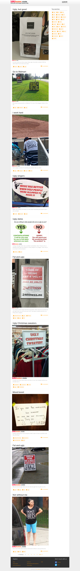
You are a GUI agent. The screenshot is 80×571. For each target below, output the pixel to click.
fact (60, 33)
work (26, 170)
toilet (58, 19)
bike (54, 26)
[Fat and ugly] (30, 283)
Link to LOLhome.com (17, 565)
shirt (20, 551)
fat (24, 318)
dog (63, 12)
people (21, 213)
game (61, 29)
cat (58, 12)
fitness (29, 315)
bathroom (55, 29)
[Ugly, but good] (30, 36)
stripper (21, 170)
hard (31, 170)
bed (24, 551)
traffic (54, 38)
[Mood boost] (30, 413)
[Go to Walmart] (30, 87)
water (54, 24)
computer (55, 36)
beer (59, 26)
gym (24, 315)
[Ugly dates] (30, 232)
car (54, 14)
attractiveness (17, 438)
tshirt (61, 36)
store (29, 384)
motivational (17, 440)
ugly (25, 66)
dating (15, 251)
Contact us (29, 561)
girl (64, 24)
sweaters (16, 384)
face (59, 24)
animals (64, 17)
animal (58, 14)
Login (42, 561)
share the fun (65, 2)
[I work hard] (30, 140)
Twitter (58, 564)
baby (60, 21)
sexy (64, 31)
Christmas (21, 387)
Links (14, 561)
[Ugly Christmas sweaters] (30, 351)
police (59, 31)
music (15, 213)
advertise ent (17, 315)
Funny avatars (15, 563)
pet (63, 14)
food (15, 66)
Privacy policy (29, 565)
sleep (54, 31)
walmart (21, 107)
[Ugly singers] (30, 192)
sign (15, 107)
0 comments (45, 66)
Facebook (59, 562)
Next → (41, 554)
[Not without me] (30, 522)
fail (54, 19)
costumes (23, 384)
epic (63, 19)
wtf (54, 17)
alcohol (55, 21)
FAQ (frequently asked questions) (32, 563)
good (20, 66)
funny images (38, 569)
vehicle (64, 26)
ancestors (25, 438)
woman (55, 33)
